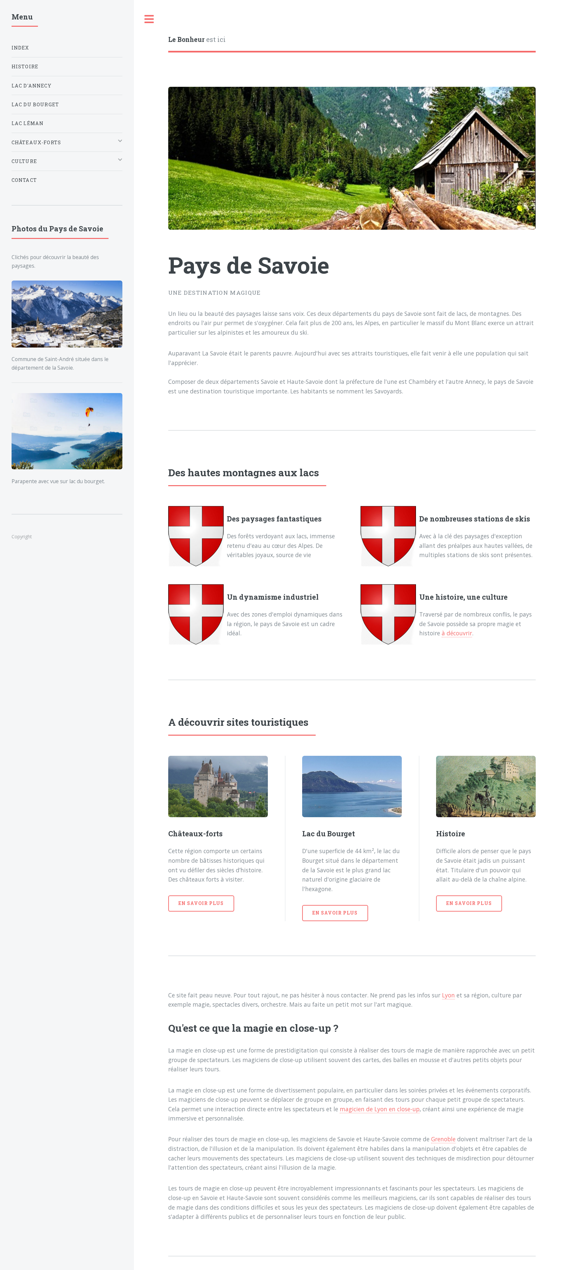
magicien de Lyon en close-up (380, 1109)
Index (20, 48)
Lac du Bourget (35, 104)
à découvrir (457, 633)
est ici (197, 39)
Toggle (149, 19)
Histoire (25, 66)
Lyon (448, 995)
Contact (24, 180)
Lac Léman (28, 123)
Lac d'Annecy (31, 86)
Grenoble (443, 1139)
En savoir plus (201, 903)
